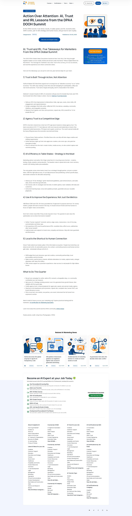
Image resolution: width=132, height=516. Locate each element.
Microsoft (50, 490)
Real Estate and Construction (35, 482)
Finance (30, 457)
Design (49, 433)
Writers (30, 487)
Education (30, 453)
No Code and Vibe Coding (74, 491)
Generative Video (52, 439)
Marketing (34, 34)
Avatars (69, 476)
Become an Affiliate (33, 439)
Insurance (30, 466)
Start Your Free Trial (96, 395)
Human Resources (33, 464)
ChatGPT (50, 486)
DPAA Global (60, 308)
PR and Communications (34, 478)
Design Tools (70, 481)
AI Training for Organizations (35, 437)
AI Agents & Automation (54, 427)
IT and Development (33, 468)
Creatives (30, 449)
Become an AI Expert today (49, 39)
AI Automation (90, 427)
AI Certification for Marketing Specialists (41, 302)
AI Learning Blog (32, 441)
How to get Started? (33, 427)
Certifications (57, 3)
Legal (29, 470)
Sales (29, 484)
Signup (98, 3)
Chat (68, 478)
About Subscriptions (33, 433)
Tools (65, 3)
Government (31, 459)
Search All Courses (33, 435)
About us (30, 431)
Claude (49, 488)
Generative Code (71, 485)
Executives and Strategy (34, 455)
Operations (31, 476)
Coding (49, 429)
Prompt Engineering (53, 437)
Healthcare (31, 461)
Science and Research (34, 486)
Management (31, 472)
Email (68, 483)
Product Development (34, 480)
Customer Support (33, 451)
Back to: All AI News (30, 11)
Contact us (31, 429)
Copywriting (70, 480)
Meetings (69, 489)
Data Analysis (51, 431)
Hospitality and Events (34, 463)
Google (49, 492)
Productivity (70, 493)
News (70, 3)
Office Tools (51, 435)
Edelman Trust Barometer (59, 96)
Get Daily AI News (95, 51)
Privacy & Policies (32, 443)
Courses (49, 3)
